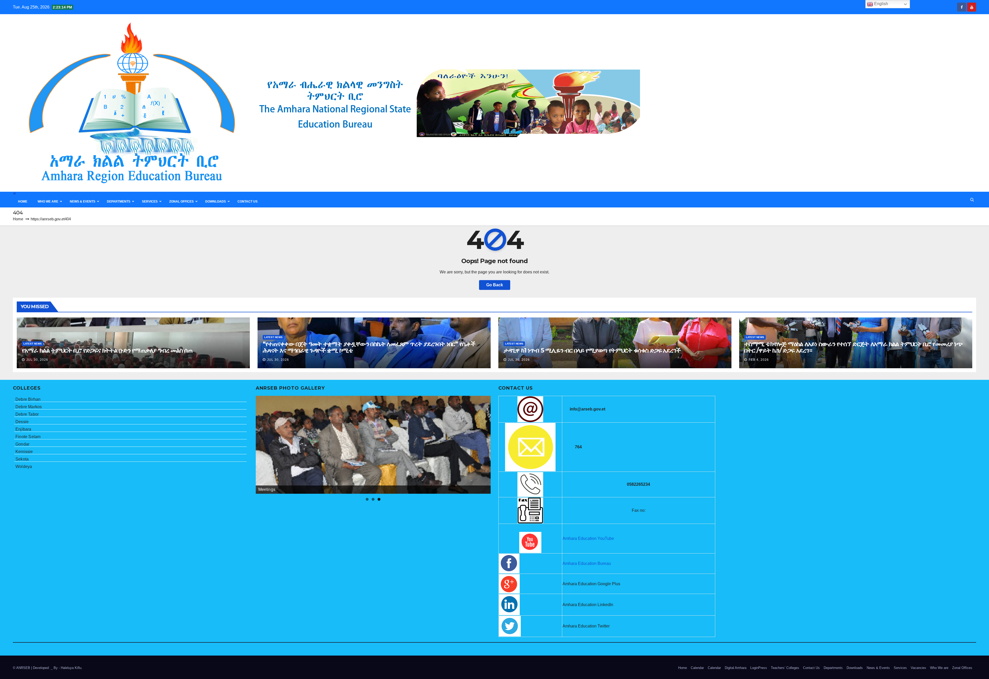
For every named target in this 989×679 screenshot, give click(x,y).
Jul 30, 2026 (37, 360)
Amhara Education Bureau (586, 563)
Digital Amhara (735, 668)
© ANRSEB (22, 668)
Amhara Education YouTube (588, 538)
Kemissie (24, 451)
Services (900, 668)
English (880, 4)
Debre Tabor (27, 414)
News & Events (878, 668)
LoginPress (758, 668)
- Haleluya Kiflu (70, 668)
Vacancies (918, 668)
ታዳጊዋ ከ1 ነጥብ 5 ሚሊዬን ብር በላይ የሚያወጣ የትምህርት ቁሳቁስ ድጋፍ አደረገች (592, 350)
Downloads (855, 668)
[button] (972, 199)
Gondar (22, 444)
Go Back (494, 285)
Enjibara (23, 429)
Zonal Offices (962, 668)
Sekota (22, 459)
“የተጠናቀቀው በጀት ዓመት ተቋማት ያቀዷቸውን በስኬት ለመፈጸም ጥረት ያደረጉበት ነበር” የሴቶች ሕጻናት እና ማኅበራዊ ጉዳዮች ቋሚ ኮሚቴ (369, 347)
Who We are (939, 668)
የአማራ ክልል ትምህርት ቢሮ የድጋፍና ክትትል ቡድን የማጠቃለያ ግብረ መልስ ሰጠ (107, 350)
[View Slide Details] (373, 445)
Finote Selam (27, 436)
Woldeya (23, 466)
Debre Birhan (27, 399)
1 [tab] (367, 499)
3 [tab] (379, 499)
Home (18, 219)
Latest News (32, 343)
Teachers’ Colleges (785, 668)
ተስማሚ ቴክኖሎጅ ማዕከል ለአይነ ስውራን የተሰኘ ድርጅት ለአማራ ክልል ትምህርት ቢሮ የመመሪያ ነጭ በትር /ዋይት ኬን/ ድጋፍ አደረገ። (853, 347)
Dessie (22, 422)
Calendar (697, 668)
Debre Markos (28, 407)
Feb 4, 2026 (759, 360)
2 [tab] (373, 499)
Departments (833, 668)
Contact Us (811, 668)
